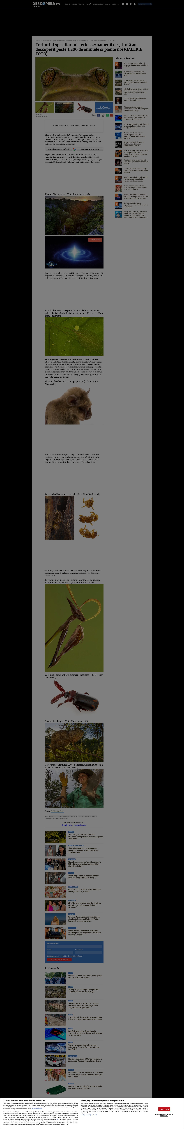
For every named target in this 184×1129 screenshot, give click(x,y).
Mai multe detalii (37, 1108)
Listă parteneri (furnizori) (89, 1115)
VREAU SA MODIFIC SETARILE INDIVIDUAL (163, 1115)
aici (57, 1119)
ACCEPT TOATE (164, 1109)
